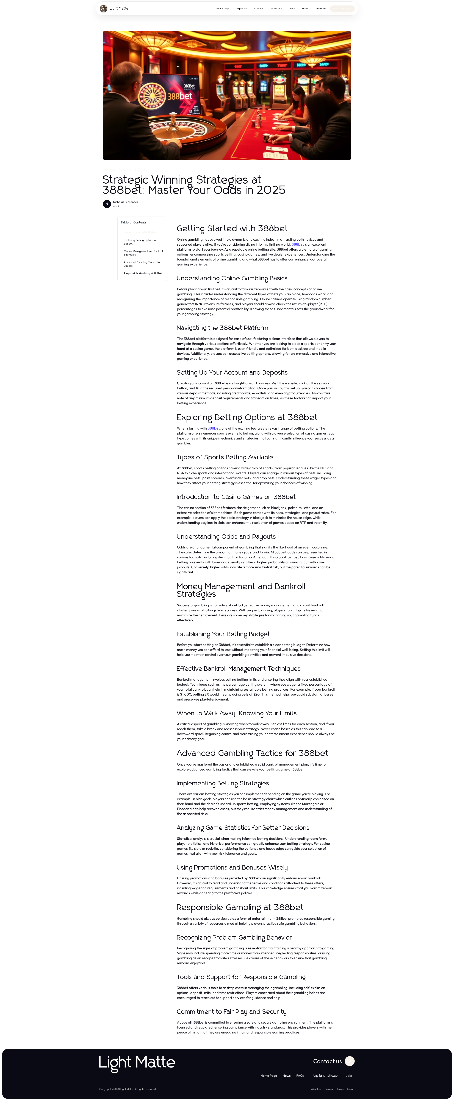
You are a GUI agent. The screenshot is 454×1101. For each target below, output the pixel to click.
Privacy (329, 1089)
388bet (298, 244)
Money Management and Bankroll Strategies (143, 253)
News (287, 1076)
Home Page (269, 1076)
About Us (316, 1089)
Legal (350, 1089)
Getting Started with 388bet (140, 232)
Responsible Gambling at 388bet (143, 273)
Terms (340, 1089)
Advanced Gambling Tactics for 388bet (142, 264)
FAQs (300, 1076)
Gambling (109, 169)
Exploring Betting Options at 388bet (140, 242)
